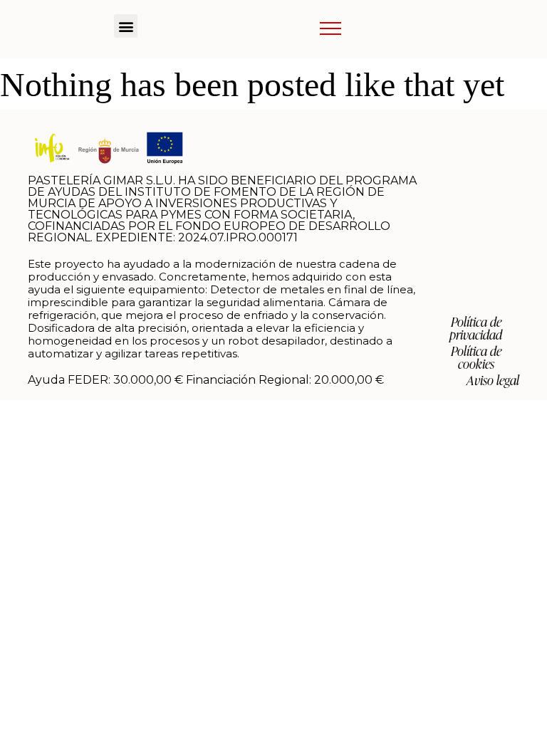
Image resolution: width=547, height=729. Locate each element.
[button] (125, 26)
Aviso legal (493, 379)
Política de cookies (476, 356)
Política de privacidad (475, 327)
